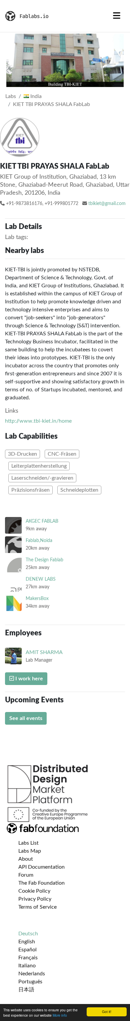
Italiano (27, 965)
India (35, 96)
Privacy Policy (34, 899)
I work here (28, 678)
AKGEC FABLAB (42, 521)
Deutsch (28, 933)
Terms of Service (37, 907)
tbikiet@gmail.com (107, 203)
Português (30, 981)
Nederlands (31, 973)
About (25, 859)
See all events (25, 718)
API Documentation (41, 867)
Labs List (28, 843)
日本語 (26, 989)
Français (28, 957)
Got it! (106, 1011)
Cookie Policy (34, 891)
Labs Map (29, 851)
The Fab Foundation (41, 883)
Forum (25, 875)
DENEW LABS (41, 579)
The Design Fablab (44, 559)
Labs (10, 96)
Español (27, 949)
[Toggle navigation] (117, 16)
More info (60, 1015)
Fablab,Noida (39, 540)
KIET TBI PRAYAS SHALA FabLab (51, 104)
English (26, 941)
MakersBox (37, 598)
